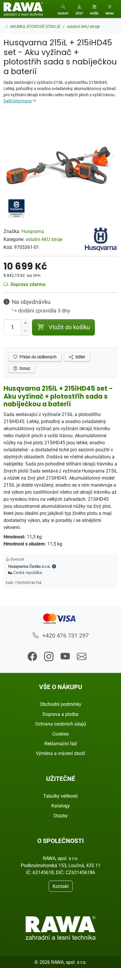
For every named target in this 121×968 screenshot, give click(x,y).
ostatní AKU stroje (44, 239)
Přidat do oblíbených (38, 356)
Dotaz (24, 368)
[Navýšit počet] (25, 323)
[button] (79, 8)
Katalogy (60, 806)
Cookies (60, 734)
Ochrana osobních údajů (60, 724)
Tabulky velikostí (60, 796)
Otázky (60, 816)
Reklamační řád (60, 743)
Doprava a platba (60, 714)
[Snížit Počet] (25, 331)
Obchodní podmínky (60, 704)
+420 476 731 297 (65, 635)
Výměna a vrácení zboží (60, 753)
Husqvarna (32, 231)
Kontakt (61, 886)
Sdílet (79, 356)
